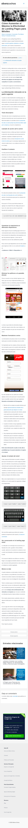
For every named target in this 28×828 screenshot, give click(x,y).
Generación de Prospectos (9, 796)
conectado (15, 696)
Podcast (5, 807)
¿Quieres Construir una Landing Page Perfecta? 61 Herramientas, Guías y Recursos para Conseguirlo (14, 662)
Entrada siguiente (14, 635)
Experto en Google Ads (9, 766)
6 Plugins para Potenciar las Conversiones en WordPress (11, 683)
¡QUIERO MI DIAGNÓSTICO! (14, 735)
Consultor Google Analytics (10, 787)
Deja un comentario (6, 34)
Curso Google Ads (8, 771)
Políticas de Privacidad (9, 759)
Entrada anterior (14, 631)
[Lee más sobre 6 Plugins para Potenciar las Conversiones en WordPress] (14, 674)
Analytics (22, 245)
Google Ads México (8, 780)
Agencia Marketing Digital (9, 791)
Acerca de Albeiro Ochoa (9, 750)
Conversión (15, 34)
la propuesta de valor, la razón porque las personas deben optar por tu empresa (14, 123)
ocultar (20, 57)
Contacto (6, 755)
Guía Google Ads (7, 812)
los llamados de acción (12, 195)
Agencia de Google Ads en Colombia (12, 775)
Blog (5, 803)
